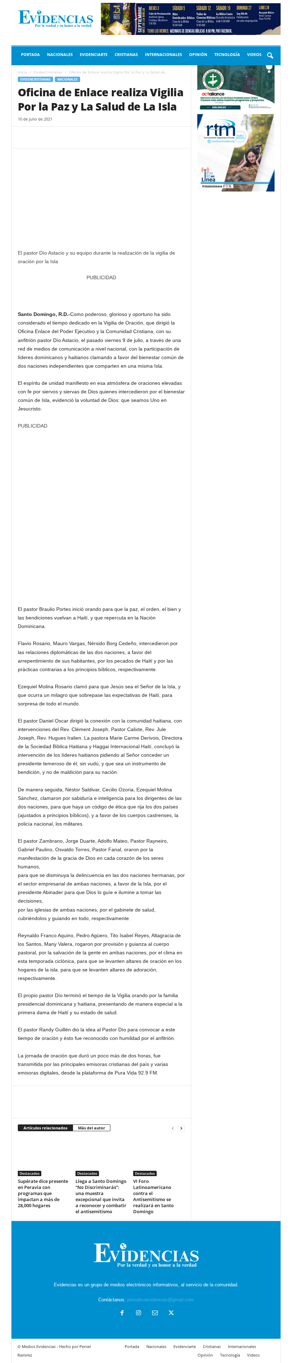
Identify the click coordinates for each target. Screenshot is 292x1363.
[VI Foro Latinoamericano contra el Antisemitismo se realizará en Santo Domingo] (159, 1157)
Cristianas (126, 54)
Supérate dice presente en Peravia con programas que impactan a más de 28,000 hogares (43, 1193)
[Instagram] (138, 1313)
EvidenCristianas (48, 72)
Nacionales (60, 54)
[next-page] (181, 1128)
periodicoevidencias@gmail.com (160, 1299)
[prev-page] (172, 1128)
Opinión (198, 54)
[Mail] (155, 1313)
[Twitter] (41, 137)
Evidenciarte (94, 54)
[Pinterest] (58, 137)
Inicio (22, 72)
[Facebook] (25, 137)
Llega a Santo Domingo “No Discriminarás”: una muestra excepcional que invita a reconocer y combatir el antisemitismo (100, 1196)
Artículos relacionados (45, 1127)
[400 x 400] (101, 513)
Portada (30, 54)
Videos (254, 54)
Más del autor (91, 1127)
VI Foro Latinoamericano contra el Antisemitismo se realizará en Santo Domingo (153, 1196)
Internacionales (163, 54)
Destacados (30, 1173)
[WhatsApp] (74, 137)
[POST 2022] (101, 292)
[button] (270, 56)
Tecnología (227, 54)
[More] (90, 137)
